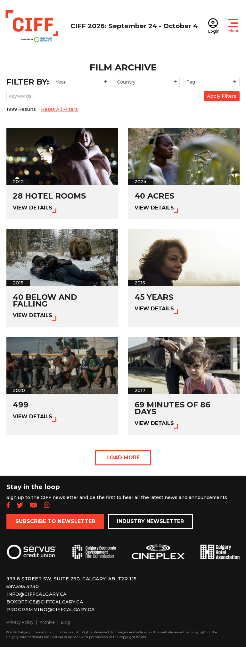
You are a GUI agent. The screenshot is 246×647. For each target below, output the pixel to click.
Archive (47, 622)
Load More (123, 458)
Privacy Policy (20, 622)
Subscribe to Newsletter (55, 521)
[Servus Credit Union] (31, 557)
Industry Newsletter (150, 521)
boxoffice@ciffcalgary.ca (44, 602)
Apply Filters (221, 96)
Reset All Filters (59, 109)
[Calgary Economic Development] (94, 557)
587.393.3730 (22, 586)
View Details (32, 208)
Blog (65, 622)
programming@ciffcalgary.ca (50, 609)
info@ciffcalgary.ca (36, 594)
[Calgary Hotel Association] (220, 557)
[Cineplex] (158, 557)
